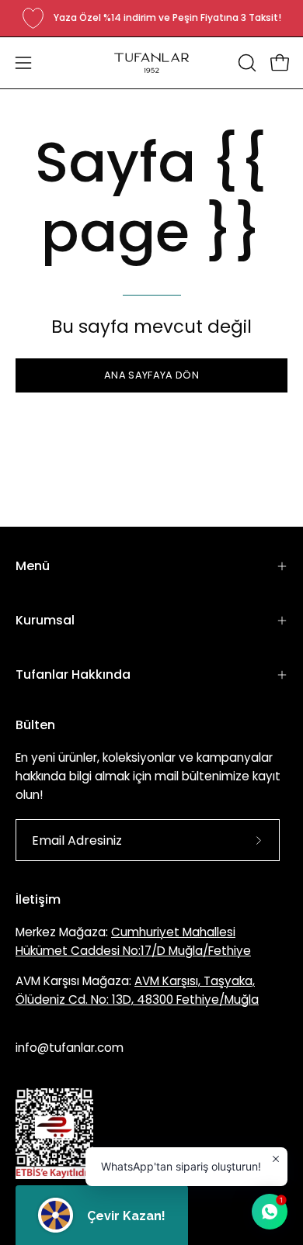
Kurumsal (45, 620)
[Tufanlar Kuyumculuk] (151, 63)
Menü (33, 566)
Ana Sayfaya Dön (151, 375)
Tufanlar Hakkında (73, 674)
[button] (245, 63)
